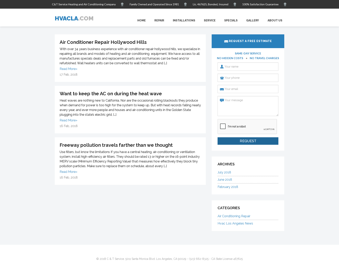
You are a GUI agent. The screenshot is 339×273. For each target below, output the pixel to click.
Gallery (252, 20)
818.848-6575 (271, 13)
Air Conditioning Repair (234, 216)
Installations (184, 20)
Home (141, 20)
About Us (275, 20)
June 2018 (225, 179)
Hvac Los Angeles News (235, 223)
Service (210, 20)
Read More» (68, 69)
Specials (231, 20)
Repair (159, 20)
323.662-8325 (236, 13)
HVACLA (74, 18)
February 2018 (228, 187)
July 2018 (224, 172)
